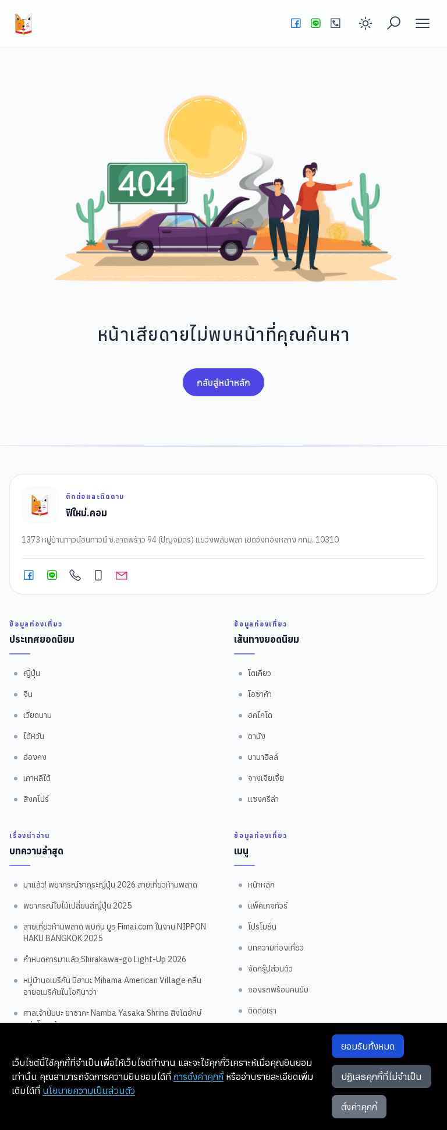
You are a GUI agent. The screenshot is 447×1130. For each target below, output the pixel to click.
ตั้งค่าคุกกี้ (359, 1107)
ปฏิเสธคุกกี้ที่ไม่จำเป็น (381, 1076)
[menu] (422, 23)
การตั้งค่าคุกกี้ (198, 1076)
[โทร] (335, 23)
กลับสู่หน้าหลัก (223, 382)
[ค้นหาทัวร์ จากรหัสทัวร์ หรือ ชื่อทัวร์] (393, 23)
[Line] (315, 23)
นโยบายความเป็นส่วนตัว (88, 1090)
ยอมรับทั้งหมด (368, 1046)
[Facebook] (296, 23)
